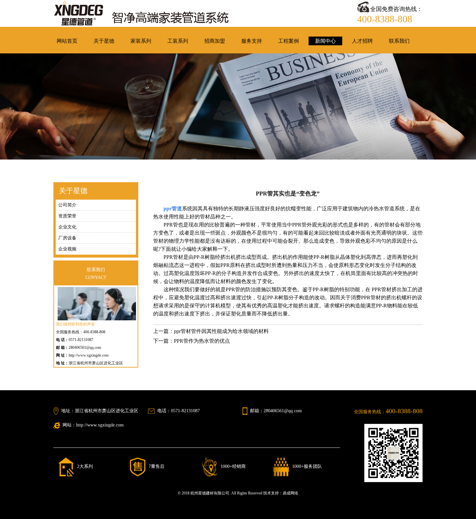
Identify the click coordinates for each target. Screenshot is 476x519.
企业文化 (67, 227)
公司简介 (67, 205)
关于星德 (104, 41)
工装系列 (177, 41)
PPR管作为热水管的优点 (202, 341)
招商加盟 (214, 41)
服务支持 (251, 41)
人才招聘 (362, 41)
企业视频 (67, 249)
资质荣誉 (67, 216)
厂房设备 (67, 238)
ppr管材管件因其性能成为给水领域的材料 (221, 331)
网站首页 (67, 41)
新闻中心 (325, 41)
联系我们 (399, 41)
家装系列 (140, 41)
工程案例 (288, 41)
